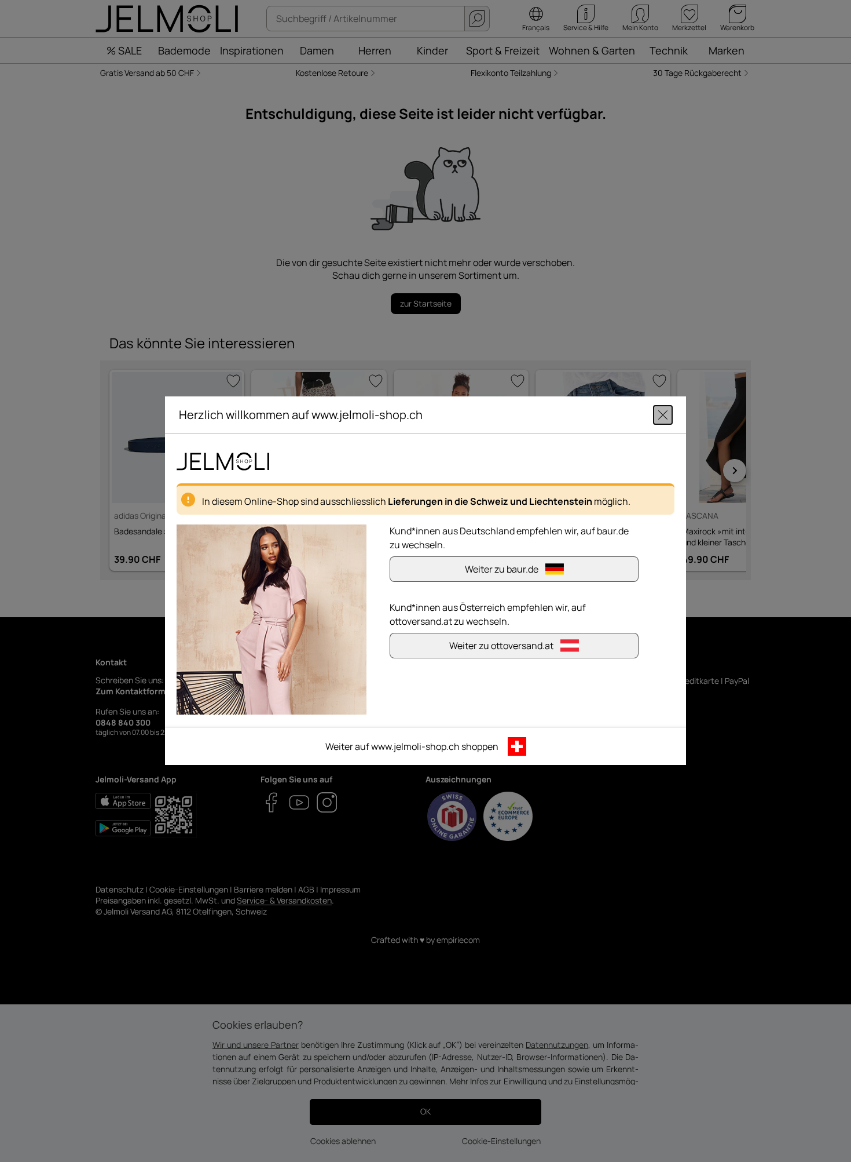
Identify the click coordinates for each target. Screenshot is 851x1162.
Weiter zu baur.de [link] (501, 569)
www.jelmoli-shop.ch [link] (415, 747)
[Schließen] (663, 415)
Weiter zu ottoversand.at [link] (501, 646)
